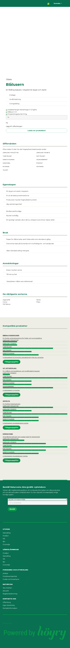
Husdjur (6, 536)
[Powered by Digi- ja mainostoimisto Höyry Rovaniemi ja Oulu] (35, 625)
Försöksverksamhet (10, 576)
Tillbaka (9, 79)
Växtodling (7, 533)
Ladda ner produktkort (37, 130)
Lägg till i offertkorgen (14, 126)
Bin (4, 541)
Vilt (4, 539)
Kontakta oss (9, 599)
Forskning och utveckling (15, 570)
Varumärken (7, 588)
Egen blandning (9, 605)
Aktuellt (6, 591)
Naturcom (8, 584)
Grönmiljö (6, 544)
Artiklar (5, 573)
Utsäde (6, 529)
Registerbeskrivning (10, 594)
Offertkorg (7, 602)
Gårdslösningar (11, 549)
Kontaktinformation (10, 608)
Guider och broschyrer (11, 579)
